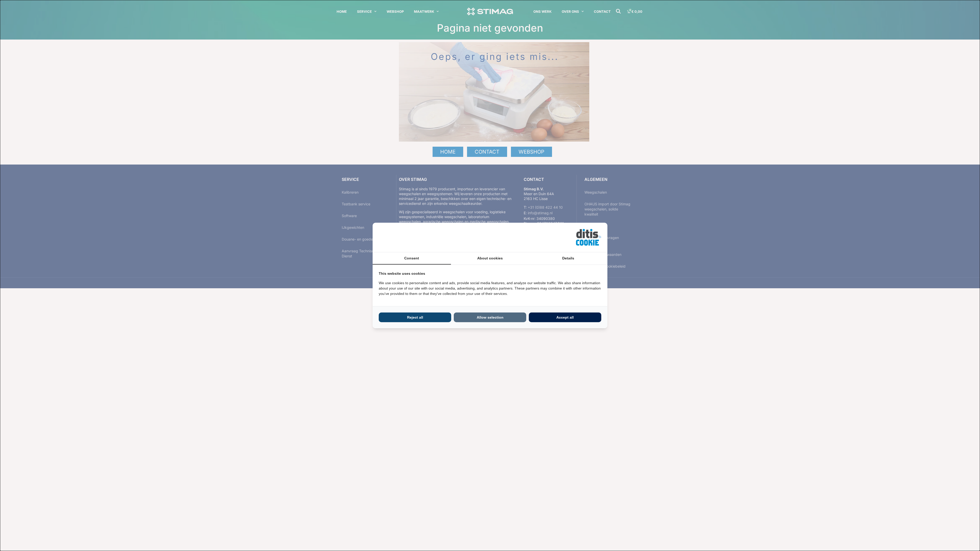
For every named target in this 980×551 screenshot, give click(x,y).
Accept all (565, 317)
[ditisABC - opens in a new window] (588, 237)
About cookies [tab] (490, 258)
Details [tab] (568, 258)
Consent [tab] (411, 258)
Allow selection (490, 317)
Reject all (415, 317)
